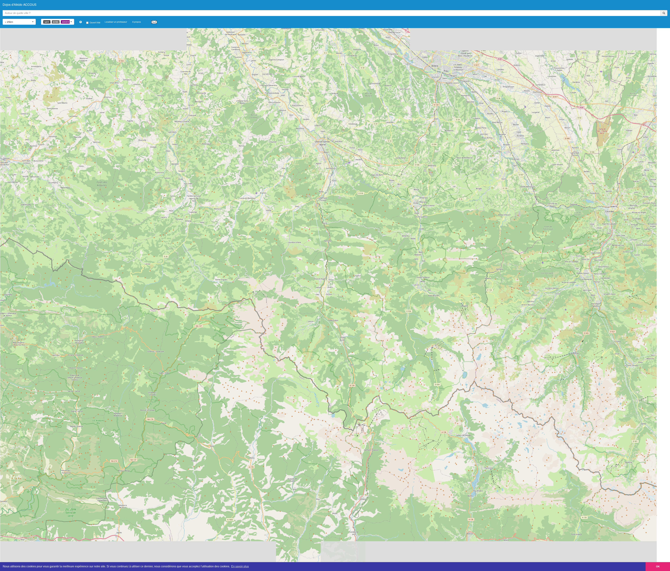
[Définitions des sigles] (80, 22)
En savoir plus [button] (240, 566)
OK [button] (658, 566)
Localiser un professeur (116, 21)
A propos (136, 21)
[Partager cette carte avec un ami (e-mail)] (154, 21)
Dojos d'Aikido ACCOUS (19, 4)
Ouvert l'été (95, 22)
